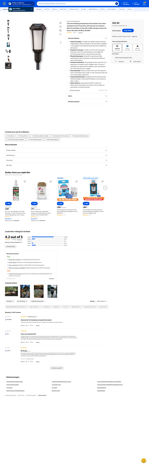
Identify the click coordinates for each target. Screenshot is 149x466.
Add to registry (137, 61)
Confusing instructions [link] (15, 274)
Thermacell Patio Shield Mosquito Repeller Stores (110, 384)
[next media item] (60, 42)
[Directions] (106, 160)
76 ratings (80, 32)
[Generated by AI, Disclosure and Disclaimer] (106, 90)
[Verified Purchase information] (37, 316)
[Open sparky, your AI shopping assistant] (143, 460)
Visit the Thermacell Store (73, 21)
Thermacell (9, 387)
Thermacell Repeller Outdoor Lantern (61, 381)
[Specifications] (106, 155)
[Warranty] (106, 165)
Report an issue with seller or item (123, 57)
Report (38, 325)
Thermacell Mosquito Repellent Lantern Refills (109, 381)
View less (51, 278)
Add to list (121, 61)
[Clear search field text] (113, 3)
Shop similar (128, 30)
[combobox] (78, 3)
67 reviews (19, 239)
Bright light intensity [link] (15, 259)
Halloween (39, 9)
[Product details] (106, 150)
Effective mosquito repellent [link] (17, 268)
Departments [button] (6, 9)
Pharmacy (54, 9)
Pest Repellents (101, 390)
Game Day (83, 9)
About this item (11, 145)
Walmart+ (130, 9)
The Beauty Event (73, 9)
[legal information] (126, 25)
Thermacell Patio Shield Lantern (14, 381)
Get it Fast (46, 9)
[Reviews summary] (77, 32)
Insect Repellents (101, 387)
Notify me (134, 36)
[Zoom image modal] (60, 30)
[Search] (116, 3)
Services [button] (17, 9)
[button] (125, 3)
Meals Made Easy (93, 9)
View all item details (75, 90)
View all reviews (10, 246)
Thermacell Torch (56, 384)
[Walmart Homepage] (4, 3)
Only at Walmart (112, 9)
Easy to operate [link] (13, 265)
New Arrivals (63, 9)
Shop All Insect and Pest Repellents (15, 390)
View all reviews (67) (56, 368)
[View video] (60, 34)
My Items (102, 9)
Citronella (54, 387)
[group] (75, 32)
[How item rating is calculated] (21, 242)
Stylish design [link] (13, 262)
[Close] (32, 9)
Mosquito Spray (56, 390)
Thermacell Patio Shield (12, 384)
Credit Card (122, 9)
